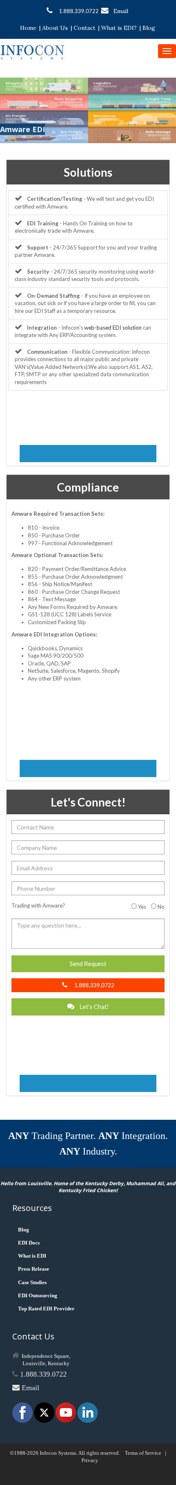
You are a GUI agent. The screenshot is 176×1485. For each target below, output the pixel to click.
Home (28, 27)
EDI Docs (29, 1243)
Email (120, 11)
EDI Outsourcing (37, 1295)
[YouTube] (66, 1412)
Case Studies (32, 1282)
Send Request (88, 963)
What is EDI (32, 1256)
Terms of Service (143, 1453)
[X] (45, 1412)
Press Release (33, 1269)
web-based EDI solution (113, 327)
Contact (84, 27)
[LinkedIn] (87, 1412)
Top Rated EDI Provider (46, 1308)
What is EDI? (119, 27)
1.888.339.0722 (79, 11)
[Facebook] (23, 1412)
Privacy (89, 1460)
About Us (55, 27)
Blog (148, 27)
